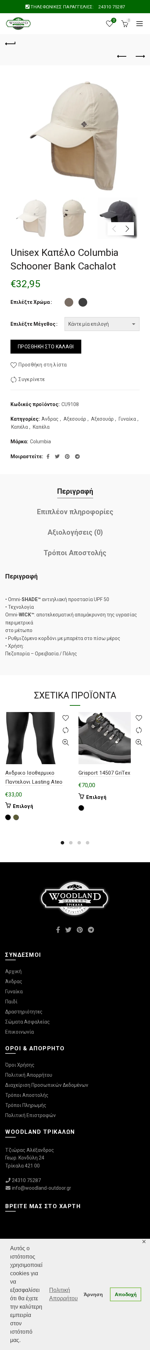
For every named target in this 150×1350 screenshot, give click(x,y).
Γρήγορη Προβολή (65, 742)
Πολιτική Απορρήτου (28, 1075)
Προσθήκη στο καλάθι (46, 346)
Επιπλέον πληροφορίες (75, 512)
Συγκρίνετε (31, 379)
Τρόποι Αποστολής (75, 553)
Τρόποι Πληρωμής (25, 1105)
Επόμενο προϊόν (139, 57)
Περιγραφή (75, 491)
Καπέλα (19, 427)
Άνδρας (50, 419)
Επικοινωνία (19, 1032)
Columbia (40, 441)
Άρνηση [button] (93, 1294)
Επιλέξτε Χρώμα (30, 302)
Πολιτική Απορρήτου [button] (63, 1294)
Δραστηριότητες (24, 1011)
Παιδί (11, 1001)
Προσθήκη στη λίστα (42, 364)
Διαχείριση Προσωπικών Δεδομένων (46, 1085)
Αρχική (13, 971)
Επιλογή (23, 806)
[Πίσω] (10, 43)
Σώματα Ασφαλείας (27, 1022)
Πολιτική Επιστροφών (30, 1115)
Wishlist (114, 20)
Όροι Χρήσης (20, 1065)
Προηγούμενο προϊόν (122, 57)
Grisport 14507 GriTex (104, 773)
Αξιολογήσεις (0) (75, 532)
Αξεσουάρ (74, 419)
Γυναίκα (127, 419)
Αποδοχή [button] (126, 1294)
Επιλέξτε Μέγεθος (32, 324)
